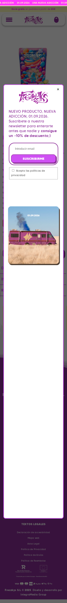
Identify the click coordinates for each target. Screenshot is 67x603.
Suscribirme (33, 159)
